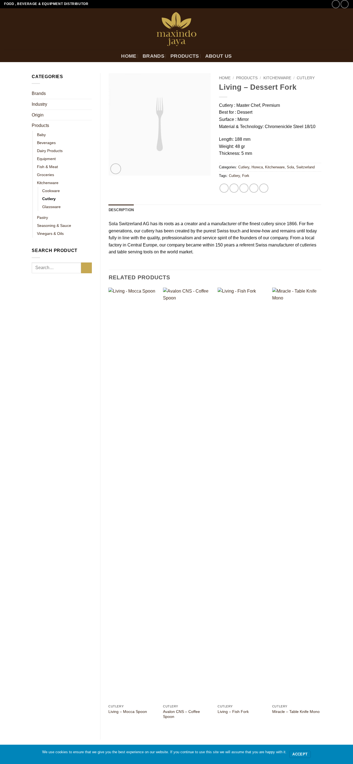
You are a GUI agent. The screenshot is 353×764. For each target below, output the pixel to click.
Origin (38, 115)
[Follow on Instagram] (345, 4)
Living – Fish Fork (233, 711)
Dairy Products (50, 150)
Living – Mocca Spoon (127, 711)
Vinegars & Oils (50, 233)
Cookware (51, 191)
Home (128, 56)
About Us (218, 56)
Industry (39, 104)
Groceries (45, 175)
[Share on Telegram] (263, 188)
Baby (41, 134)
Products (184, 56)
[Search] (346, 56)
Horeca (257, 167)
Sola (290, 167)
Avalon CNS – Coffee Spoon (181, 714)
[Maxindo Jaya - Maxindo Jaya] (176, 29)
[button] (115, 168)
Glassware (51, 207)
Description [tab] (121, 210)
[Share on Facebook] (224, 188)
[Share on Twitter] (234, 188)
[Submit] (86, 267)
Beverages (46, 142)
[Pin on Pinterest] (253, 188)
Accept (299, 754)
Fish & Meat (47, 167)
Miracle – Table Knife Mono (296, 711)
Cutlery (49, 199)
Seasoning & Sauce (54, 225)
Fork (245, 176)
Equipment (46, 158)
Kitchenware (47, 183)
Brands (153, 56)
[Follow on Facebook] (336, 4)
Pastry (42, 217)
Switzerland (305, 167)
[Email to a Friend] (243, 188)
